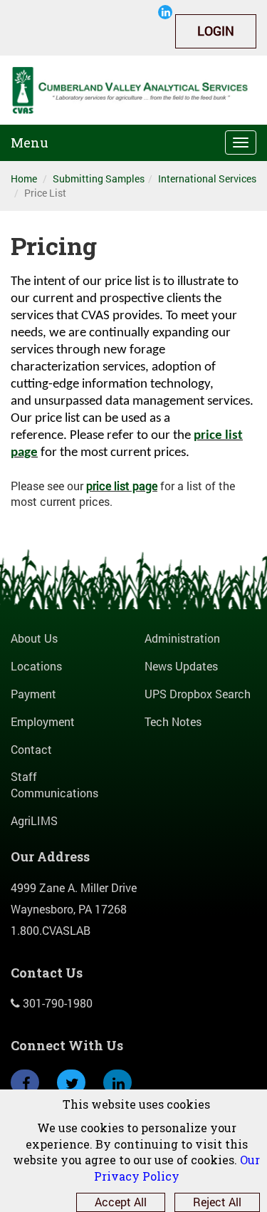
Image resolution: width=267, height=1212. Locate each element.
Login (215, 30)
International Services (207, 178)
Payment (33, 693)
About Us (34, 638)
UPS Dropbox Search (198, 693)
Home (24, 178)
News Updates (181, 665)
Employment (43, 721)
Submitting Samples (99, 178)
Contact (31, 749)
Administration (182, 638)
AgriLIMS (34, 820)
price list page (121, 485)
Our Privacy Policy (177, 1167)
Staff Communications (54, 784)
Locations (36, 665)
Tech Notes (173, 721)
